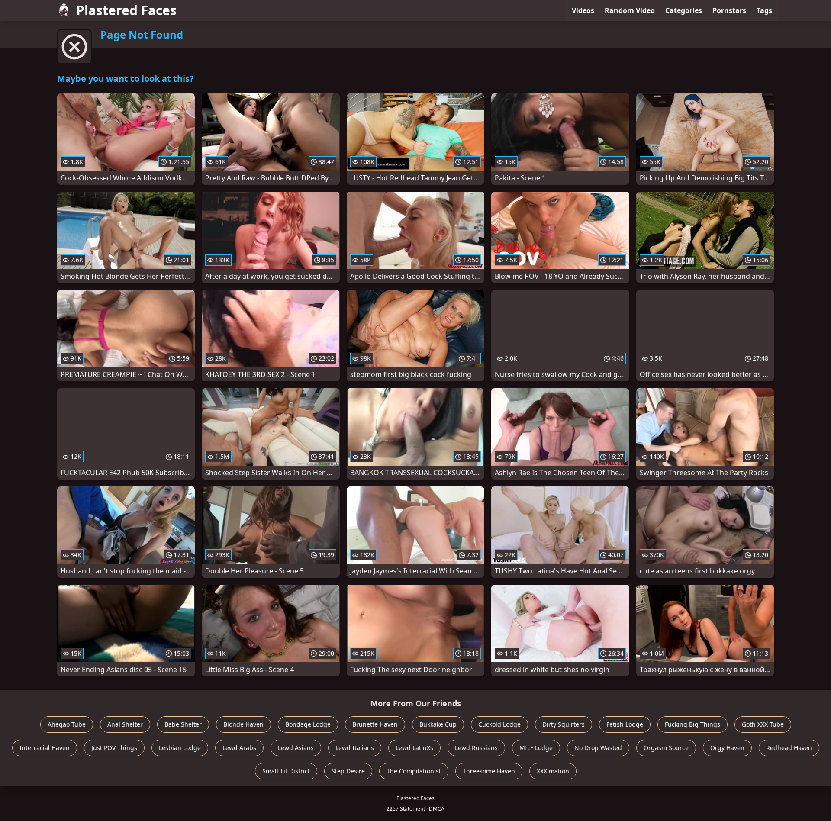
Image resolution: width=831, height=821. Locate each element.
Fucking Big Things (692, 724)
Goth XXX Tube (763, 724)
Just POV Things (114, 748)
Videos (583, 10)
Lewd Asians (296, 748)
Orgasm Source (666, 748)
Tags (764, 10)
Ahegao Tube (67, 724)
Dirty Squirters (563, 724)
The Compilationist (414, 771)
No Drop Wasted (598, 748)
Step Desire (348, 771)
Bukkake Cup (438, 724)
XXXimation (553, 771)
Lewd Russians (476, 748)
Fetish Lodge (624, 724)
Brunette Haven (375, 724)
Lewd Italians (354, 748)
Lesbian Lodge (180, 748)
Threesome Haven (489, 771)
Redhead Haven (789, 748)
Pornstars (729, 10)
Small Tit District (286, 771)
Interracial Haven (44, 748)
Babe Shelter (183, 724)
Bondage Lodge (308, 724)
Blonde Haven (243, 724)
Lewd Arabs (239, 748)
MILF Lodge (536, 748)
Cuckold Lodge (499, 724)
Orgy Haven (727, 748)
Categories (683, 10)
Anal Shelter (125, 724)
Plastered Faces (126, 10)
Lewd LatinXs (414, 748)
